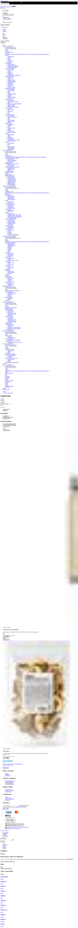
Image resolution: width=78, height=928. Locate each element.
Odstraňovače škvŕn (11, 337)
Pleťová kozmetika (9, 309)
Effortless (17, 290)
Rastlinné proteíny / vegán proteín (14, 215)
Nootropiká (7, 269)
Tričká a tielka (10, 293)
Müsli (9, 59)
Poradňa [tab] (4, 848)
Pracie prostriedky (8, 335)
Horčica (9, 136)
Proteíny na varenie (11, 104)
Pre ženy (7, 274)
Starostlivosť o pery (11, 314)
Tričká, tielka (10, 298)
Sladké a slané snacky (9, 76)
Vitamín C (10, 248)
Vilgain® (7, 53)
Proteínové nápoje (11, 147)
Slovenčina (5, 38)
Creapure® (10, 202)
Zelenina (9, 122)
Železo (9, 251)
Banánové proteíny (11, 183)
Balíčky (4, 388)
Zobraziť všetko (11, 56)
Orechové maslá (8, 63)
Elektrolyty (7, 193)
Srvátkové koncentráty (12, 160)
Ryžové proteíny (11, 165)
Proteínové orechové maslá (13, 66)
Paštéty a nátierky (11, 120)
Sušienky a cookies (11, 80)
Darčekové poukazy (9, 783)
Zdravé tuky (7, 265)
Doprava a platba (8, 789)
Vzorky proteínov (8, 174)
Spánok (6, 379)
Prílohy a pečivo (8, 123)
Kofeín (9, 231)
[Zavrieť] (1, 867)
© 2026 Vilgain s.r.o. (4, 830)
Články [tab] (4, 846)
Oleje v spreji (10, 111)
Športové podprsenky (12, 292)
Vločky (9, 57)
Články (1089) (6, 768)
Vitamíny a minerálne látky (10, 242)
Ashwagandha (10, 264)
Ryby (9, 119)
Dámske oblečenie (8, 291)
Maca (9, 263)
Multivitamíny (10, 246)
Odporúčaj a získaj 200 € (10, 780)
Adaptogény (7, 261)
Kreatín (6, 200)
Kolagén (7, 173)
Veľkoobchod (8, 791)
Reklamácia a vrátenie (9, 790)
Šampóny (9, 326)
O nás (6, 796)
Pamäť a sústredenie (9, 380)
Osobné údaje (5, 836)
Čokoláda (10, 86)
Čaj (8, 145)
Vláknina (9, 280)
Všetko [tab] (4, 843)
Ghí (8, 112)
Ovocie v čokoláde (11, 87)
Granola (9, 58)
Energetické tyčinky (11, 222)
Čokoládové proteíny (12, 181)
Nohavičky (10, 296)
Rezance (9, 130)
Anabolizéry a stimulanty (10, 203)
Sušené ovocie (10, 71)
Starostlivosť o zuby (9, 329)
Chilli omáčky (10, 138)
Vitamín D (10, 249)
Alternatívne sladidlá (12, 93)
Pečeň (6, 382)
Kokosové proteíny (11, 184)
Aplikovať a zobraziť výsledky (6, 868)
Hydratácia (7, 387)
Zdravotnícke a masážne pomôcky (12, 362)
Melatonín (10, 284)
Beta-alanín (10, 211)
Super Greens (10, 254)
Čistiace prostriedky (9, 338)
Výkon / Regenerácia (9, 386)
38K (15, 825)
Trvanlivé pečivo (11, 131)
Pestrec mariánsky (11, 272)
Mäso (9, 118)
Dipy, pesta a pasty (11, 141)
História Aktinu (8, 797)
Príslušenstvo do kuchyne (10, 353)
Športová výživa (6, 186)
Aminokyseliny (8, 209)
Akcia (6, 49)
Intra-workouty (11, 207)
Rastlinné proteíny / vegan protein (11, 163)
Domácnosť (5, 331)
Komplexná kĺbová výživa (13, 260)
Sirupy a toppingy (11, 90)
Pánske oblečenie (8, 297)
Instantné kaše (10, 60)
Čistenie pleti (10, 315)
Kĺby (6, 375)
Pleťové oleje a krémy (12, 313)
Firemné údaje (5, 832)
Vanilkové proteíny (11, 179)
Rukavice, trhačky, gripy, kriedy (11, 358)
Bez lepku (20, 54)
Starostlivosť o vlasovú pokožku (14, 328)
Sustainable (13, 290)
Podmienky (5, 833)
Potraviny (5, 46)
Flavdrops (10, 94)
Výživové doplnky (6, 236)
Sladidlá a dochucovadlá (10, 88)
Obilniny (9, 129)
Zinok (9, 250)
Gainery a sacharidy (9, 225)
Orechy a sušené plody (9, 68)
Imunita (6, 371)
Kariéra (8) (7, 774)
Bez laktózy (24, 54)
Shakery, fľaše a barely (9, 349)
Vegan (16, 54)
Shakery (9, 351)
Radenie (2, 403)
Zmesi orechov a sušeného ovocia (14, 75)
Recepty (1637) (6, 767)
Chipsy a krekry (11, 79)
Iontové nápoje (11, 198)
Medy (9, 92)
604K (15, 824)
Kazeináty (10, 170)
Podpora (7, 773)
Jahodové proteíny (11, 182)
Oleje (9, 110)
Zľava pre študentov (9, 781)
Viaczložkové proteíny (9, 171)
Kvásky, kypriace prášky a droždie (14, 103)
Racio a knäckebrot (11, 132)
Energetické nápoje (11, 199)
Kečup (9, 135)
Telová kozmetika (8, 316)
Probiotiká (10, 279)
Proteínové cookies (11, 223)
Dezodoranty (10, 318)
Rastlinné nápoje (11, 148)
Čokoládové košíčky (12, 81)
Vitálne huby (10, 255)
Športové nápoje (8, 194)
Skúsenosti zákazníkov (9, 799)
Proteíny (4, 150)
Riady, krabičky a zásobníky (10, 354)
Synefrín (9, 233)
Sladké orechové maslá (12, 67)
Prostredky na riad (8, 341)
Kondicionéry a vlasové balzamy (14, 327)
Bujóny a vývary (11, 98)
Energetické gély (11, 227)
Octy (9, 113)
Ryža (9, 126)
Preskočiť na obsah (4, 1)
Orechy (9, 70)
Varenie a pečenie (8, 99)
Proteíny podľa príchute (10, 175)
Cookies (4, 834)
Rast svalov (7, 376)
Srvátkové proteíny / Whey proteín (14, 214)
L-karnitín (10, 232)
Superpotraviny (8, 252)
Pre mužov (7, 275)
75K (18, 827)
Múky (9, 102)
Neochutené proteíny (12, 177)
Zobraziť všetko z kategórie (10, 47)
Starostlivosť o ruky (11, 320)
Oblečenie (5, 286)
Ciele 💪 (5, 365)
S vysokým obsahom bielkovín (33, 54)
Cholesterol (7, 381)
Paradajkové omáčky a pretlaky (14, 140)
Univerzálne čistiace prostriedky (14, 340)
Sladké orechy (10, 83)
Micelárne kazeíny (11, 169)
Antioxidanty (7, 270)
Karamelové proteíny (12, 180)
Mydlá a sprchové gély (12, 319)
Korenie (9, 96)
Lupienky (10, 61)
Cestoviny (10, 125)
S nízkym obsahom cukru (44, 54)
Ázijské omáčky (11, 137)
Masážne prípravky (9, 308)
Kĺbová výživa (8, 257)
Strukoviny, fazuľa (11, 127)
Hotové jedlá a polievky (12, 116)
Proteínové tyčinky (11, 221)
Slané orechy (10, 85)
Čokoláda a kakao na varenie (13, 107)
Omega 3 (9, 268)
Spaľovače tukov (8, 229)
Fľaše (9, 352)
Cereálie (7, 55)
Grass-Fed (13, 54)
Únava (6, 384)
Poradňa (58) (7, 775)
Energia (6, 385)
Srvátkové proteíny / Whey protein (12, 158)
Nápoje (6, 142)
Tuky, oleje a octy (8, 108)
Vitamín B (10, 247)
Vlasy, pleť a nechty (9, 373)
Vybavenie (5, 343)
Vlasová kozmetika (9, 324)
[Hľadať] (1, 8)
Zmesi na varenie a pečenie (13, 101)
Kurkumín (10, 273)
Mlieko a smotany (11, 105)
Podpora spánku (8, 282)
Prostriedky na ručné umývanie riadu (15, 342)
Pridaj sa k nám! (6, 389)
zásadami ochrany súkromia (20, 806)
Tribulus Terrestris (11, 208)
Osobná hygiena (8, 322)
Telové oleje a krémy (12, 321)
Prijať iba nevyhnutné (4, 861)
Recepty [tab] (4, 847)
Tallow (15, 307)
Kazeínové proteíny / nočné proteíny (12, 166)
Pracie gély (10, 336)
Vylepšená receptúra (9, 52)
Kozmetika (5, 301)
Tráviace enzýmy (11, 281)
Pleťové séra (10, 312)
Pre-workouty (10, 205)
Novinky (7, 50)
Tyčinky (9, 78)
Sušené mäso (10, 82)
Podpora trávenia (8, 276)
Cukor (9, 91)
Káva (9, 144)
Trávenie (7, 378)
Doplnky (7, 300)
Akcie (4, 44)
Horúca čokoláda (11, 146)
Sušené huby (10, 74)
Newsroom (7, 800)
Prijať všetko (12, 861)
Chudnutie (7, 377)
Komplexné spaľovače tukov (13, 234)
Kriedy (9, 361)
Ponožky (9, 294)
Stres (6, 374)
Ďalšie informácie (70, 859)
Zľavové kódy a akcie (9, 784)
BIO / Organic (8, 54)
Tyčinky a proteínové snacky (10, 219)
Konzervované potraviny (10, 114)
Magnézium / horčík (12, 244)
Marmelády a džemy (12, 97)
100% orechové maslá (12, 65)
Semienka (10, 72)
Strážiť (4, 428)
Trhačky (9, 360)
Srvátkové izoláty (11, 161)
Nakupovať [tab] (5, 845)
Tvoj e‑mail (5, 805)
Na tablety (10, 357)
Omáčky (7, 133)
